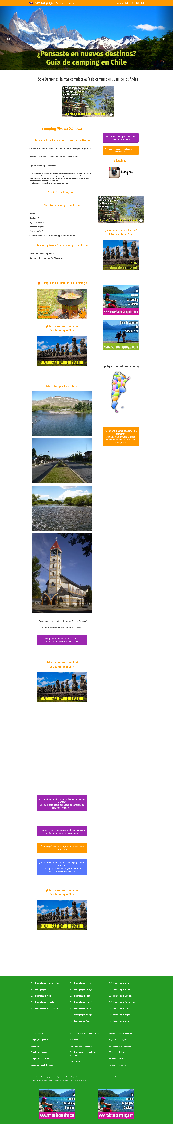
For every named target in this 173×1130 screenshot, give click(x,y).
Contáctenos (75, 1061)
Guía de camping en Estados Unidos (45, 983)
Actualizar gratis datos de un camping (85, 1033)
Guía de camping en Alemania (120, 995)
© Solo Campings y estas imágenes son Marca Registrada (57, 1077)
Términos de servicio (117, 1058)
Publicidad (74, 1039)
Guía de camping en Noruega (81, 1014)
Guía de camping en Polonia (80, 1020)
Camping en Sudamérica (40, 1058)
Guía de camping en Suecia (80, 1008)
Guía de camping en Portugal (81, 989)
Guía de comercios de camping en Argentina (83, 1054)
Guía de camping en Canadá (41, 989)
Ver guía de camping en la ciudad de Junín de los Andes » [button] (120, 137)
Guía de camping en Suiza (80, 995)
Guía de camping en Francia (119, 1008)
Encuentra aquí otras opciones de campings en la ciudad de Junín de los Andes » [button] (62, 831)
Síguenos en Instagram (118, 1039)
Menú (71, 2)
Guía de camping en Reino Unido (82, 1002)
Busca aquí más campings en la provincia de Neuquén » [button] (62, 848)
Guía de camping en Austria (119, 1020)
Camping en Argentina (39, 1039)
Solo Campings (43, 3)
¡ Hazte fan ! (120, 2)
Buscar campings (37, 1033)
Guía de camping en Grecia (119, 989)
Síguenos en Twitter (117, 1052)
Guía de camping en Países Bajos (122, 1002)
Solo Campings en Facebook (120, 1045)
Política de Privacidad (117, 1064)
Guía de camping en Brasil (41, 995)
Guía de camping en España (80, 983)
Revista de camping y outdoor (120, 1033)
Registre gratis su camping (81, 1045)
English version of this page (42, 1064)
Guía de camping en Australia (42, 1002)
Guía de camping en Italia (119, 983)
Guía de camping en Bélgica (120, 1014)
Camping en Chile (37, 1045)
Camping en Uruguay (39, 1052)
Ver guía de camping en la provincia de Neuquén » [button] (120, 150)
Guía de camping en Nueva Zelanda (44, 1008)
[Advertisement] (62, 729)
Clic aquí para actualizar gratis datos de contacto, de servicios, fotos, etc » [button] (62, 640)
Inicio (60, 2)
